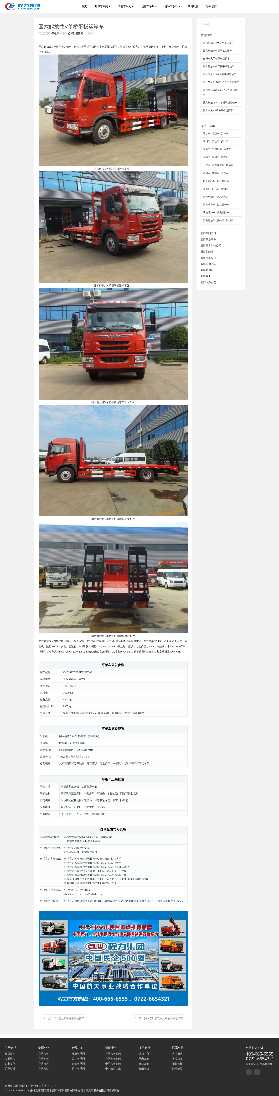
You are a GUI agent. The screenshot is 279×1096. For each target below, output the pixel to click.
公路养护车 (223, 204)
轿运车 (229, 165)
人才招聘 (177, 1053)
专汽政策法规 (113, 1068)
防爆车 (215, 173)
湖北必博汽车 (54, 1090)
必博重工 (206, 276)
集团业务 (44, 1047)
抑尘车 (224, 141)
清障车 (206, 157)
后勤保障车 (223, 212)
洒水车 (206, 133)
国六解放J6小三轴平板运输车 (218, 66)
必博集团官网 (75, 33)
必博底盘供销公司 (211, 245)
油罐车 (206, 173)
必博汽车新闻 (113, 1053)
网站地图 (177, 1068)
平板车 (55, 33)
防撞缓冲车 (209, 212)
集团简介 (10, 1053)
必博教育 (43, 1063)
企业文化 (10, 1063)
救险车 (227, 149)
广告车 (215, 189)
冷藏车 (206, 189)
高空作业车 (218, 165)
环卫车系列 (101, 6)
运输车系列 (148, 6)
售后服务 (177, 1058)
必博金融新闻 (113, 1058)
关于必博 (10, 1047)
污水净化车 (223, 196)
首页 (84, 6)
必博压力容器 (208, 282)
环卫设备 (217, 149)
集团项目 (144, 1068)
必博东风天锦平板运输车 (216, 58)
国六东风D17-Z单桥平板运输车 (219, 74)
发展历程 (10, 1058)
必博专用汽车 (208, 264)
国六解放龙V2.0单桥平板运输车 (220, 102)
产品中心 (77, 1047)
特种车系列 (171, 6)
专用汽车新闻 (113, 1063)
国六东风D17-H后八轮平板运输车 (221, 82)
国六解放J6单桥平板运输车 (217, 50)
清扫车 (224, 133)
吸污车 (206, 141)
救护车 (220, 220)
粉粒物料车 (223, 181)
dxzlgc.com (24, 1090)
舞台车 (224, 189)
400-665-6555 (259, 1053)
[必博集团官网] (22, 6)
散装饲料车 (209, 181)
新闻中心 (111, 1047)
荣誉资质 (10, 1068)
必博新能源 (207, 251)
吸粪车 (206, 149)
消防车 (229, 220)
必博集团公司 (208, 233)
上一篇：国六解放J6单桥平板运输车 (63, 1018)
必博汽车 (43, 1053)
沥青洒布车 (209, 204)
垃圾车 (215, 133)
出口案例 (144, 1063)
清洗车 (215, 141)
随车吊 (224, 157)
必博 (249, 1047)
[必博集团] (249, 1072)
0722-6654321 (260, 1058)
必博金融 (43, 1058)
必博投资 (43, 1068)
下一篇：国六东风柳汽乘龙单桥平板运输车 (158, 1018)
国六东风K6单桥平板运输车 (218, 110)
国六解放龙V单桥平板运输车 (218, 42)
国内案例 (144, 1058)
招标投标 (177, 1063)
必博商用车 (207, 270)
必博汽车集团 (208, 257)
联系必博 (211, 6)
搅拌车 (215, 157)
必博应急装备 (208, 239)
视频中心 (144, 1053)
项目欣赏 (193, 6)
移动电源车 (209, 196)
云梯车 (206, 165)
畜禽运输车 (209, 220)
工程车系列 (125, 6)
